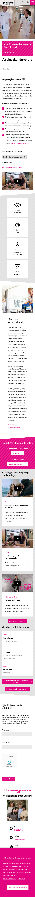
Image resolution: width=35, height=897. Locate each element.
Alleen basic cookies (9, 879)
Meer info (21, 879)
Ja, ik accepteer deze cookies (17, 887)
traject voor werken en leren (20, 143)
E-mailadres (6, 742)
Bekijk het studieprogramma (14, 426)
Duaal (10, 167)
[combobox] (17, 69)
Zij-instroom (17, 167)
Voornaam (5, 730)
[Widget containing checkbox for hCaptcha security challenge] (9, 760)
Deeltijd (4, 167)
